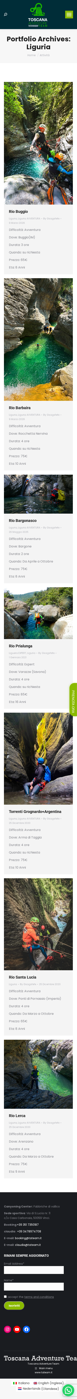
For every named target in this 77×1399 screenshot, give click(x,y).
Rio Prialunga (20, 646)
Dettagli (43, 143)
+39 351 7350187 (28, 1225)
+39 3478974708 (29, 1231)
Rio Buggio (18, 211)
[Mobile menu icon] (69, 14)
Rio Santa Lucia (22, 977)
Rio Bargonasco (23, 520)
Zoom (33, 143)
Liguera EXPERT (17, 653)
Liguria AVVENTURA (29, 218)
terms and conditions (39, 1297)
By (51, 218)
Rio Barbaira (20, 407)
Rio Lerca (17, 1115)
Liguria (13, 218)
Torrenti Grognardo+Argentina (35, 811)
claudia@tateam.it (28, 1245)
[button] (68, 1390)
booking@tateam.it (28, 1238)
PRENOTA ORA (73, 701)
